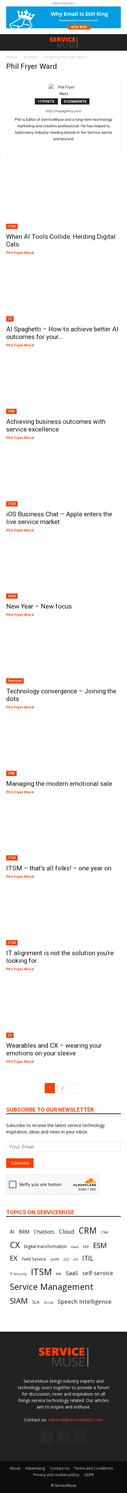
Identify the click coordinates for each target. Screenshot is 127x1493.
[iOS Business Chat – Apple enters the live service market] (63, 478)
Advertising (35, 1468)
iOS (66, 1259)
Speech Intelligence (85, 1301)
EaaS (75, 1247)
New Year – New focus (39, 606)
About (15, 1468)
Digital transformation (45, 1246)
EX (14, 1258)
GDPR (54, 1259)
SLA (35, 1302)
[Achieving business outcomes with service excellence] (63, 385)
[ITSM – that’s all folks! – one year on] (63, 832)
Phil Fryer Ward (20, 252)
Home (11, 57)
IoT (75, 1259)
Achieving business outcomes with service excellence (55, 425)
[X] (80, 1437)
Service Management (51, 1286)
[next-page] (75, 1088)
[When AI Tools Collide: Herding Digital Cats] (63, 201)
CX (10, 319)
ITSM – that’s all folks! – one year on (58, 868)
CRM (11, 411)
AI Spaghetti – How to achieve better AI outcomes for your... (62, 333)
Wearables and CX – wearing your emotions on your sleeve (54, 1049)
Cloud (66, 1231)
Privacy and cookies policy (56, 1474)
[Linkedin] (64, 149)
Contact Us (59, 1468)
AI (12, 1231)
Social (48, 1302)
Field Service (34, 1259)
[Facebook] (47, 1437)
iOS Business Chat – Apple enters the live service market (59, 518)
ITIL (87, 1258)
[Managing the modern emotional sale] (63, 747)
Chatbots (44, 1231)
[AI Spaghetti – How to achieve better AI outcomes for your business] (63, 293)
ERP (86, 1247)
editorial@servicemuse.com (75, 1420)
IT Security (18, 1274)
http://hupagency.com (63, 111)
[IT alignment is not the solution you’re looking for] (63, 917)
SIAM (12, 596)
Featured (15, 681)
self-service (97, 1273)
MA (58, 1274)
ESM (100, 1245)
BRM (24, 1231)
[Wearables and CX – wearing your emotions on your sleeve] (63, 1009)
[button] (10, 42)
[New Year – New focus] (63, 570)
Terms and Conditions (93, 1468)
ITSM (12, 226)
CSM (104, 1232)
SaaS (72, 1273)
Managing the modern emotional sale (59, 783)
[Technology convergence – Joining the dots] (63, 655)
